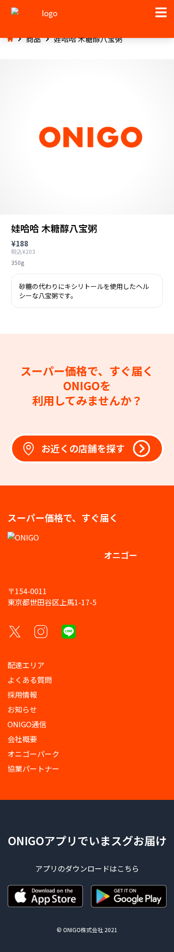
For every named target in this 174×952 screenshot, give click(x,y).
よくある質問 (29, 679)
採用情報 (22, 694)
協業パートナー (33, 768)
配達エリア (26, 664)
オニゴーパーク (33, 753)
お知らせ (22, 709)
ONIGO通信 (26, 724)
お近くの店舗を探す (83, 448)
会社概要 (22, 738)
